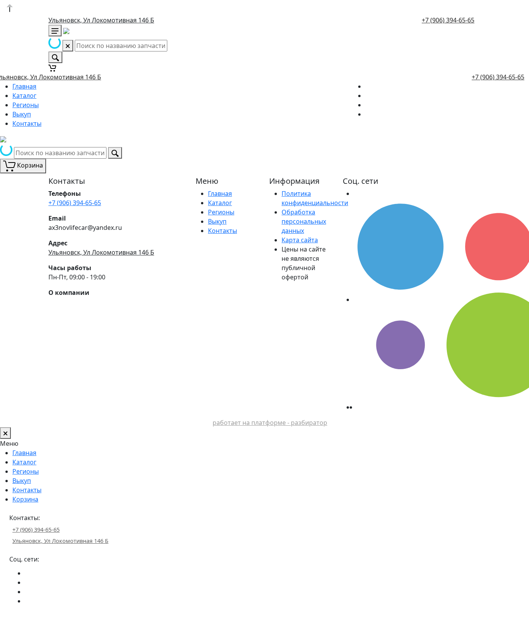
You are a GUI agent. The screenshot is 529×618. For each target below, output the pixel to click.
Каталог (24, 95)
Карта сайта (300, 240)
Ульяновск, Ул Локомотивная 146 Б (101, 20)
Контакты (26, 123)
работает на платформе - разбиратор (270, 422)
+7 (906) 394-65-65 (448, 20)
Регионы (25, 105)
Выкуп (21, 114)
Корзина (25, 499)
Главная (24, 86)
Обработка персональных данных (304, 221)
